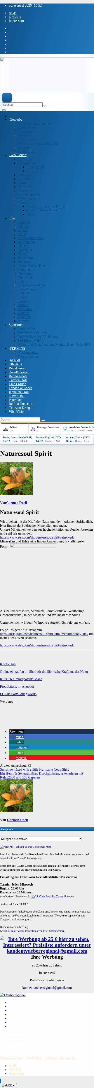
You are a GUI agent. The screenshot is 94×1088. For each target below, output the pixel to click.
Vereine (22, 202)
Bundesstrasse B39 (30, 238)
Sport (30, 214)
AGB (12, 13)
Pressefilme (25, 131)
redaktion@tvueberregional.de (60, 1058)
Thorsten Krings (20, 408)
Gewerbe (15, 119)
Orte (12, 218)
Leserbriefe (25, 179)
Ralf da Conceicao (21, 404)
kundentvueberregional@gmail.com (47, 988)
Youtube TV (26, 151)
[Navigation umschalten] (4, 110)
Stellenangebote (28, 194)
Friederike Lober (20, 388)
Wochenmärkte (27, 352)
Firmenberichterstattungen (35, 123)
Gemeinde (25, 159)
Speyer (22, 297)
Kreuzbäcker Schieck (32, 333)
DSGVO (15, 17)
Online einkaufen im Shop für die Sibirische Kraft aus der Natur (44, 671)
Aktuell (14, 360)
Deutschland (26, 242)
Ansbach (23, 222)
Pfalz (20, 281)
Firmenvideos (26, 127)
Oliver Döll (16, 396)
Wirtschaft (24, 147)
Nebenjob (24, 186)
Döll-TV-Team (33, 1058)
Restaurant (24, 135)
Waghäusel (25, 309)
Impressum (16, 21)
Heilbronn (24, 261)
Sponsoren (16, 325)
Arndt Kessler (19, 372)
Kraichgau (24, 250)
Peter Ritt (15, 400)
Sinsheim (23, 301)
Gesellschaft (17, 155)
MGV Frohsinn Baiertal (42, 210)
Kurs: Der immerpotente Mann (21, 679)
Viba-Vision (17, 411)
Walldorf (23, 313)
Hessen (22, 254)
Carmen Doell (16, 503)
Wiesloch (23, 321)
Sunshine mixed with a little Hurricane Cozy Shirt (34, 769)
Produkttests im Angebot (17, 686)
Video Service (27, 139)
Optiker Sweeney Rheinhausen (38, 336)
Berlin (21, 234)
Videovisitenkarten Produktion (38, 143)
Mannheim (24, 269)
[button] (16, 732)
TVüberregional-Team (11, 1058)
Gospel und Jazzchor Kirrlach (46, 206)
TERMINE (17, 348)
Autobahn (24, 226)
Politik (21, 182)
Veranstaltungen (28, 356)
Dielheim (23, 246)
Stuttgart (23, 293)
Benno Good (18, 376)
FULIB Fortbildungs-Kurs (18, 694)
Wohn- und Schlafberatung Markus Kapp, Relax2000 (54, 344)
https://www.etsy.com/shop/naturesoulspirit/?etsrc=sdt (37, 537)
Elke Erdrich (17, 384)
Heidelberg (25, 257)
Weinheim (24, 317)
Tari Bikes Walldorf (31, 340)
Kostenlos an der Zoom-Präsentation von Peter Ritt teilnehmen (32, 930)
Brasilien (32, 171)
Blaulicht (15, 364)
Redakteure (16, 368)
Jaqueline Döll (19, 392)
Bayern (22, 230)
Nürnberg (24, 273)
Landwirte (24, 175)
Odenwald (24, 277)
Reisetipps (25, 190)
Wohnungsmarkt (28, 198)
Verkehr (22, 305)
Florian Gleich (27, 329)
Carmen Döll (18, 380)
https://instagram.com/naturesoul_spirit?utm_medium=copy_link (44, 634)
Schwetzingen (27, 289)
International (26, 163)
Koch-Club (8, 664)
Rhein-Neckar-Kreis (31, 265)
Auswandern (35, 167)
